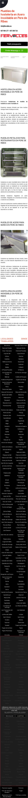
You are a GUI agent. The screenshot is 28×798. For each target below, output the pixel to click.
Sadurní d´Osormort (21, 547)
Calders (7, 482)
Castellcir (7, 586)
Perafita (21, 386)
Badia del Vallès (21, 452)
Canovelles (21, 493)
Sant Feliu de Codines (7, 534)
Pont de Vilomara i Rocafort (7, 791)
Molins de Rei (7, 412)
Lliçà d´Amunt (21, 353)
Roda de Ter (7, 440)
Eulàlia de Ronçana (21, 377)
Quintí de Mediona (21, 514)
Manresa (7, 434)
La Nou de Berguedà (7, 504)
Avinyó (7, 480)
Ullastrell (20, 595)
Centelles (21, 589)
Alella (7, 421)
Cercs (7, 589)
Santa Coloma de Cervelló (7, 577)
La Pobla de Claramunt (21, 501)
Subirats (21, 364)
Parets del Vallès (7, 389)
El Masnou (21, 370)
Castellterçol (7, 595)
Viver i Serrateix (7, 351)
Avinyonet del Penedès (21, 476)
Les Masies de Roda (21, 606)
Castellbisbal (7, 418)
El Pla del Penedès (7, 370)
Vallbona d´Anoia (7, 361)
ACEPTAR (20, 716)
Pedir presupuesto (14, 44)
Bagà (7, 423)
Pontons (21, 788)
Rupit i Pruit (21, 555)
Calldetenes (21, 429)
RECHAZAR (9, 716)
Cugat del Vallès (7, 541)
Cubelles (7, 359)
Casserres (21, 577)
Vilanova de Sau (21, 400)
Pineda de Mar (21, 415)
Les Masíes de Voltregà (7, 606)
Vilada (7, 550)
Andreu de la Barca (7, 447)
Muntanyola (21, 482)
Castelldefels (21, 584)
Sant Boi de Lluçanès (7, 463)
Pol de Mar (7, 517)
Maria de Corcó (7, 403)
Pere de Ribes (7, 525)
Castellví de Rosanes (7, 592)
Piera (7, 386)
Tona (7, 488)
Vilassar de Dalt (7, 455)
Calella (7, 431)
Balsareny (21, 394)
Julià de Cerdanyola (20, 488)
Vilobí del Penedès (21, 351)
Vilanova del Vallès (7, 457)
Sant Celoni (21, 617)
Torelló (21, 574)
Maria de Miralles (7, 348)
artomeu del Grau (7, 466)
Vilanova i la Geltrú (21, 455)
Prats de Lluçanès (7, 788)
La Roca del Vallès (7, 614)
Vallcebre (21, 359)
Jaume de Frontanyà (21, 552)
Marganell (7, 400)
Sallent (21, 449)
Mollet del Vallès (20, 410)
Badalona (7, 475)
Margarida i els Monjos (7, 574)
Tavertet (7, 622)
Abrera (21, 620)
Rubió (21, 431)
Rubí (21, 437)
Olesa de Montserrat (7, 392)
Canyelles (21, 491)
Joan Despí (7, 491)
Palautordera (7, 539)
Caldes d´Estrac (21, 480)
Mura (7, 437)
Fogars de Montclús (20, 625)
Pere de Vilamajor (21, 499)
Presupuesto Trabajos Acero (5, 57)
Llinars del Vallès (21, 603)
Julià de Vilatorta (21, 597)
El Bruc (7, 356)
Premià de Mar (7, 405)
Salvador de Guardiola (7, 499)
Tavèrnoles (21, 622)
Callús (7, 429)
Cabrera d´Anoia (20, 403)
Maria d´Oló (7, 597)
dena (7, 584)
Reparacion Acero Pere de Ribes (7, 795)
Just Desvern (7, 530)
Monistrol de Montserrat (21, 406)
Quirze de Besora (7, 514)
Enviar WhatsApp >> (13, 50)
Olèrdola (21, 581)
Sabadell (21, 539)
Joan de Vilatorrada (7, 552)
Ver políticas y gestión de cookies (15, 712)
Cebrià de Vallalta (21, 460)
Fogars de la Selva (7, 628)
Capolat (21, 600)
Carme (7, 581)
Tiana (7, 569)
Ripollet (21, 440)
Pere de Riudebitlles (21, 522)
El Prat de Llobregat (21, 372)
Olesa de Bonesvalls (21, 392)
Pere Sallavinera (21, 517)
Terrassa (21, 569)
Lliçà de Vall (7, 353)
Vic (21, 550)
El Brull (21, 635)
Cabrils (21, 423)
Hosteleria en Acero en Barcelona (15, 57)
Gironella (7, 635)
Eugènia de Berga (21, 379)
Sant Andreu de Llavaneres (21, 443)
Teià (7, 571)
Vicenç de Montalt (7, 460)
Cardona (21, 586)
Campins (7, 426)
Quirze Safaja (7, 511)
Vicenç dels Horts (21, 544)
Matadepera (21, 563)
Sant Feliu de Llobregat (21, 531)
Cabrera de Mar (7, 468)
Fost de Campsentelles (21, 507)
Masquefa (7, 566)
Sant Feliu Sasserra (7, 522)
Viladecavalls (7, 473)
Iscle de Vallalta (7, 555)
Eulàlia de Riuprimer (7, 379)
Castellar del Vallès (7, 560)
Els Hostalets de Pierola (7, 373)
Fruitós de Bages (7, 507)
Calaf (7, 558)
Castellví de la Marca (21, 592)
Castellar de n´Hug (7, 563)
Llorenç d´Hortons (21, 527)
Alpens (21, 418)
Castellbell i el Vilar (21, 558)
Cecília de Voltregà (7, 544)
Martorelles (21, 382)
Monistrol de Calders (7, 410)
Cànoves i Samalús (7, 493)
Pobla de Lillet (7, 415)
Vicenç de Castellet (21, 496)
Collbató (21, 367)
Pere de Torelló (7, 501)
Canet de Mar (7, 496)
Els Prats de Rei (21, 566)
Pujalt (21, 790)
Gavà (21, 389)
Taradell (7, 625)
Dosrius (21, 356)
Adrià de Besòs (7, 449)
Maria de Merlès (21, 348)
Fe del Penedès (21, 571)
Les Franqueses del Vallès (7, 610)
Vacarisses (21, 361)
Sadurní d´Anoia (21, 541)
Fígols (21, 628)
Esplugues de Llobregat (21, 631)
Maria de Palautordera (21, 345)
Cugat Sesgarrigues (21, 457)
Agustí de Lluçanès (21, 447)
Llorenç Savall (7, 527)
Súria (7, 364)
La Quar (21, 614)
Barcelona (7, 345)
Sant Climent (7, 617)
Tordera (7, 620)
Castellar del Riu (21, 560)
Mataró (7, 452)
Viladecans (21, 473)
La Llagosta (21, 504)
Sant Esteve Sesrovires (21, 535)
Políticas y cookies (21, 795)
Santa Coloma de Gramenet (7, 383)
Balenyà (7, 377)
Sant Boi (21, 463)
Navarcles (21, 434)
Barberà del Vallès (7, 394)
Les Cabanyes (21, 610)
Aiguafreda (21, 421)
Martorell (21, 397)
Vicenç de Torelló (7, 547)
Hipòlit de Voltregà (7, 519)
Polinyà (21, 412)
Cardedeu (7, 600)
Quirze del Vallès (21, 511)
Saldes (7, 367)
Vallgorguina (7, 397)
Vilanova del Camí (21, 466)
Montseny (7, 485)
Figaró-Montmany (7, 630)
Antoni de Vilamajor (7, 442)
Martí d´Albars (21, 525)
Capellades (7, 603)
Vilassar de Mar (21, 485)
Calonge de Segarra (21, 426)
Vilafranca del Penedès (21, 469)
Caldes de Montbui (21, 519)
